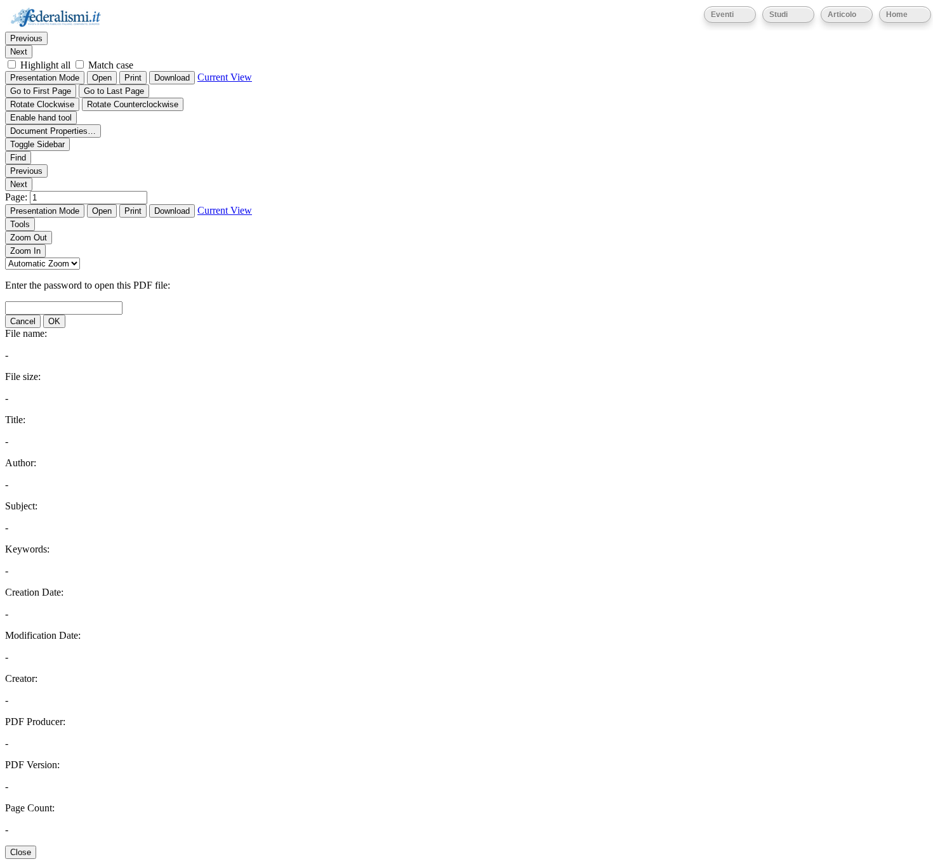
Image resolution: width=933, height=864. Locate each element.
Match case (110, 65)
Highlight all (45, 65)
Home (897, 14)
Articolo (842, 14)
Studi (778, 14)
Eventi (722, 14)
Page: (17, 197)
